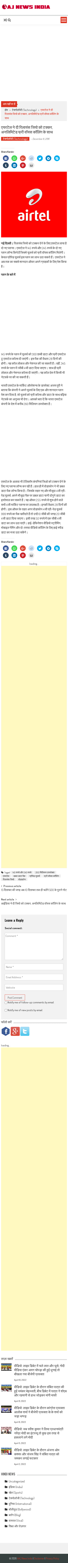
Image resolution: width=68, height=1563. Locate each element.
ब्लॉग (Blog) (15, 1515)
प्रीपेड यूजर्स (35, 876)
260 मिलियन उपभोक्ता (45, 872)
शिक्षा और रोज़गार (17, 1526)
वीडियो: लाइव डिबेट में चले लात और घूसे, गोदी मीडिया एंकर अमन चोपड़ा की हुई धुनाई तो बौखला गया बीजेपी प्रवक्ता (39, 1370)
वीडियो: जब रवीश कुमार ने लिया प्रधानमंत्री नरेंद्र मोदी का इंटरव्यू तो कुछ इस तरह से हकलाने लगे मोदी (38, 1433)
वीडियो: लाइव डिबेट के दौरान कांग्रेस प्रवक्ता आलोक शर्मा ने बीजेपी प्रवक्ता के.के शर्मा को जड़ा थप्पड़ (39, 1412)
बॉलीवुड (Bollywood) (20, 1509)
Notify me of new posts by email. (25, 1010)
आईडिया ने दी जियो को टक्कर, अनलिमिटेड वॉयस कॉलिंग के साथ (33, 903)
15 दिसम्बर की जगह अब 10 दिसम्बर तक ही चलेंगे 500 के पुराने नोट (34, 890)
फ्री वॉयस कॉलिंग (51, 876)
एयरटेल (6, 876)
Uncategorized (17, 1481)
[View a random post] (5, 20)
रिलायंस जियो (8, 879)
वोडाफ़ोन (22, 879)
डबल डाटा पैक (19, 876)
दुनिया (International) (20, 1504)
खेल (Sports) (15, 1492)
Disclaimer (39, 1558)
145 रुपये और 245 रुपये (22, 872)
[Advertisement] (34, 63)
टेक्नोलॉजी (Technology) (24, 110)
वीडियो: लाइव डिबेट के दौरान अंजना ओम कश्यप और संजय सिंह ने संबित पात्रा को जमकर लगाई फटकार (36, 1454)
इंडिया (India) (16, 1487)
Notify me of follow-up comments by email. (31, 1002)
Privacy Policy (52, 1558)
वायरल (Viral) (16, 1520)
